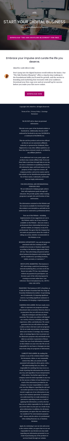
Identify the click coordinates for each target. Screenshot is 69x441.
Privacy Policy (35, 111)
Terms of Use (26, 111)
